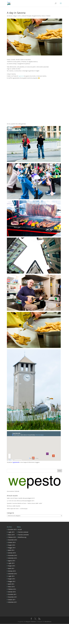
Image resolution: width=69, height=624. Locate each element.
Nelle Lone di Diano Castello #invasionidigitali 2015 (21, 498)
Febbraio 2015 (12, 537)
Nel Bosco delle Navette (13, 506)
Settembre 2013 (12, 558)
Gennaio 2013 (12, 571)
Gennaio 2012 (12, 592)
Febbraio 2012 (12, 589)
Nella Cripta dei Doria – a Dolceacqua (17, 508)
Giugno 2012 (11, 579)
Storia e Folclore (45, 16)
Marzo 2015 (11, 534)
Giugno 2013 (11, 566)
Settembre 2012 (12, 573)
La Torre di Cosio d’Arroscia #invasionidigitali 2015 (20, 501)
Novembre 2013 (12, 555)
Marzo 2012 (11, 586)
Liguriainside (15, 462)
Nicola (10, 16)
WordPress (48, 621)
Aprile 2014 (11, 550)
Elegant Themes (31, 621)
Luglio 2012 (11, 576)
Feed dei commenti (23, 534)
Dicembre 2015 (12, 529)
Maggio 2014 (11, 547)
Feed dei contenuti (23, 532)
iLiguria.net (21, 76)
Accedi (20, 529)
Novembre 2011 (12, 597)
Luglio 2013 (11, 563)
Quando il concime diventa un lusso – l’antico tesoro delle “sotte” (24, 503)
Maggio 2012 (11, 581)
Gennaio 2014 (12, 553)
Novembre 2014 (12, 540)
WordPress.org (22, 537)
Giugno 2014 (11, 545)
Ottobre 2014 (11, 542)
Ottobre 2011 (11, 599)
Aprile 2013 (11, 568)
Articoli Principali (26, 16)
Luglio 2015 (11, 532)
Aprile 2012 (11, 584)
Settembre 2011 (12, 602)
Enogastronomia (36, 16)
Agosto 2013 (11, 560)
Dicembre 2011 (12, 594)
